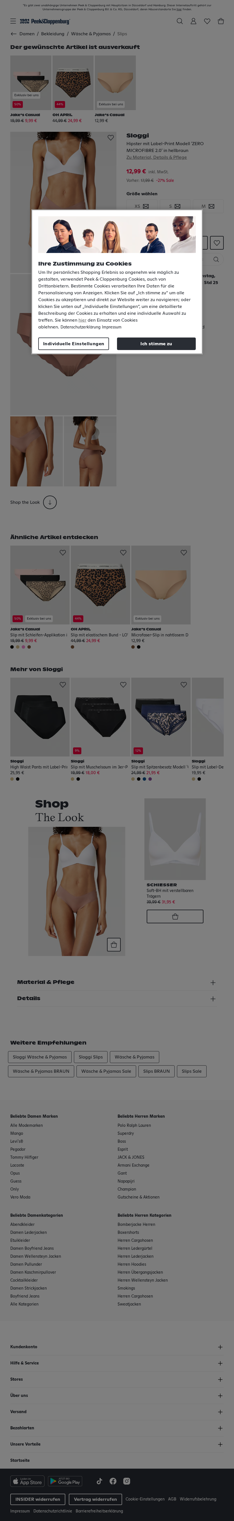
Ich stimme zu (156, 344)
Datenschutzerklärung (80, 327)
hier (82, 320)
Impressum (112, 327)
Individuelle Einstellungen (73, 344)
